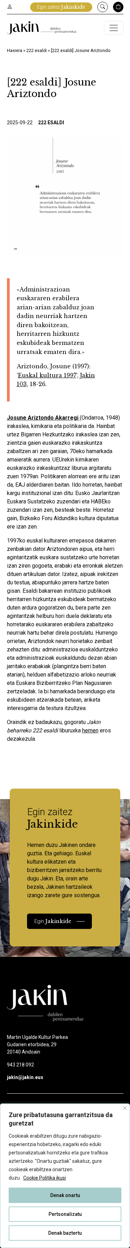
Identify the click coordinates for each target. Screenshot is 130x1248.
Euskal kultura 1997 (47, 375)
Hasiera (14, 50)
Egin (52, 921)
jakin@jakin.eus (25, 1077)
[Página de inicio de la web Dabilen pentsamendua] (41, 28)
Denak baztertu (65, 1233)
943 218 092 (20, 1065)
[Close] (125, 1108)
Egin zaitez (61, 7)
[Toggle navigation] (113, 28)
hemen (90, 730)
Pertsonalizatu (65, 1214)
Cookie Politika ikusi (44, 1178)
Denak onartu (65, 1195)
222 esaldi (36, 50)
